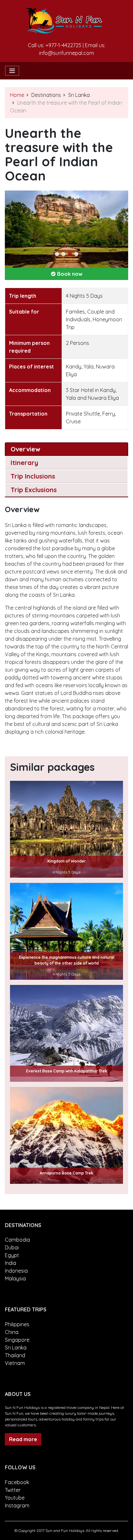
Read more (23, 1439)
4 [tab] (76, 254)
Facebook (17, 1482)
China (11, 1332)
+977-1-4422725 (63, 45)
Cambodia (17, 1239)
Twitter (13, 1490)
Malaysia (15, 1278)
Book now (69, 274)
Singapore (17, 1340)
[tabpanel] (66, 229)
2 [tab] (63, 254)
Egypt (12, 1255)
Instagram (17, 1505)
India (10, 1263)
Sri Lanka (15, 1347)
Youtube (15, 1497)
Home (17, 95)
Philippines (17, 1324)
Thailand (15, 1355)
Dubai (12, 1247)
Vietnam (15, 1363)
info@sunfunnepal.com (66, 53)
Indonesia (16, 1270)
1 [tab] (57, 254)
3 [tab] (69, 254)
